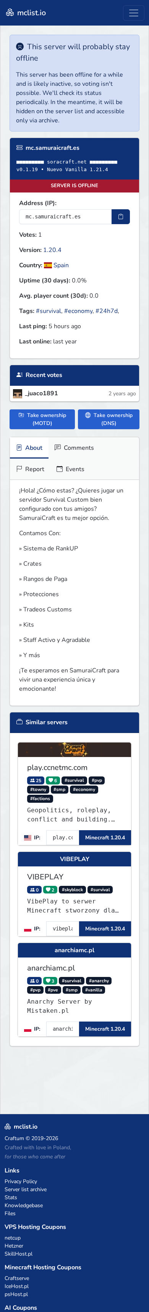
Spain (60, 265)
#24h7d (107, 311)
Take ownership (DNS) (112, 419)
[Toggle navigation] (133, 13)
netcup (13, 1237)
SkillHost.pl (18, 1253)
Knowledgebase (24, 1205)
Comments (78, 448)
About (33, 448)
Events (74, 469)
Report (34, 469)
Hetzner (14, 1245)
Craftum (14, 1138)
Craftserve (17, 1278)
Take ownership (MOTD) (46, 419)
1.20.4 (52, 250)
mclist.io (30, 13)
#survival (48, 311)
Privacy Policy (21, 1181)
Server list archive (26, 1189)
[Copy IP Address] (121, 216)
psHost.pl (16, 1294)
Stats (11, 1197)
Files (10, 1213)
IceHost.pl (17, 1286)
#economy (78, 311)
